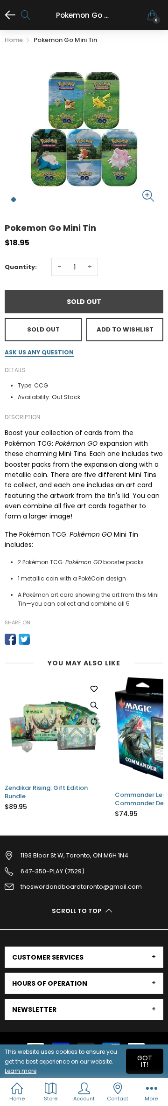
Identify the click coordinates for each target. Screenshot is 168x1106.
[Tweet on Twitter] (24, 639)
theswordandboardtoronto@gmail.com (81, 886)
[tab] (84, 957)
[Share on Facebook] (10, 639)
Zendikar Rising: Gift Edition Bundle (46, 792)
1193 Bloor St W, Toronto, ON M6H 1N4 (74, 855)
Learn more (20, 1071)
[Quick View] (94, 705)
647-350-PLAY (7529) (52, 871)
